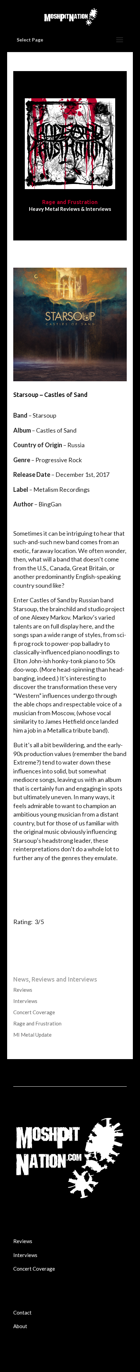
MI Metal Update (32, 1035)
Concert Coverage (34, 1012)
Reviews (22, 990)
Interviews (25, 1001)
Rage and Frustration (37, 1023)
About (20, 1326)
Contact (22, 1312)
